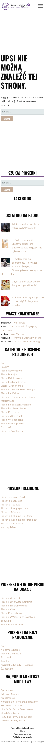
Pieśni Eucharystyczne (13, 381)
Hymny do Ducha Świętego (27, 337)
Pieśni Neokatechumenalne (16, 404)
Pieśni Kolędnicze (11, 653)
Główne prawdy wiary (13, 720)
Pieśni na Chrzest (10, 597)
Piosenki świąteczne (12, 430)
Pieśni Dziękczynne (11, 378)
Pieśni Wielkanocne (12, 419)
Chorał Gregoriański (12, 385)
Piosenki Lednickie (11, 500)
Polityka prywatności (22, 737)
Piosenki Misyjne (10, 512)
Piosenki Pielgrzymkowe (14, 508)
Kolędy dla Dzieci (10, 649)
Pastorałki (6, 657)
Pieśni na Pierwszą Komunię (16, 601)
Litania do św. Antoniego (27, 341)
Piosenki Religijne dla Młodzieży (19, 519)
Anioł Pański (8, 697)
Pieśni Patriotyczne (12, 624)
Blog (22, 731)
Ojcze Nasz (7, 690)
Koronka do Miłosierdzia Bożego (19, 701)
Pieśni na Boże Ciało (12, 415)
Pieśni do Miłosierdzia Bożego (18, 389)
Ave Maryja (19, 322)
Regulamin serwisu (22, 734)
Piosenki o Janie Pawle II (14, 496)
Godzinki (6, 427)
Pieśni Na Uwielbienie (13, 408)
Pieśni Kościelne (10, 412)
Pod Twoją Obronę (11, 705)
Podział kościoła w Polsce (22, 728)
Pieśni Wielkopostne (12, 423)
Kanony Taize (8, 527)
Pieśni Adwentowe (11, 370)
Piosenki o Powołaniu (13, 523)
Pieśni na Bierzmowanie (14, 605)
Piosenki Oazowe (10, 504)
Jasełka (5, 661)
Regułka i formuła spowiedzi (16, 716)
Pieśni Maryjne (9, 374)
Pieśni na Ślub (8, 609)
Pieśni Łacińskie (10, 393)
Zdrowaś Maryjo (10, 693)
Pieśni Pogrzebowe (11, 613)
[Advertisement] (22, 23)
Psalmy (5, 366)
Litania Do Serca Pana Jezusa (17, 709)
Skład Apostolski (10, 712)
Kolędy (5, 362)
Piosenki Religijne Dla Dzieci (17, 515)
